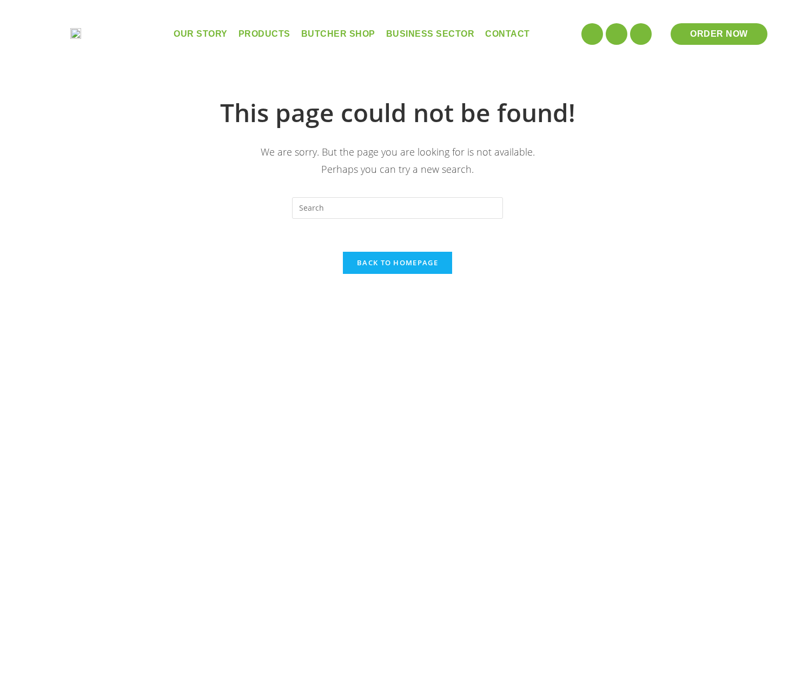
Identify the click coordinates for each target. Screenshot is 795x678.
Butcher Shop (338, 33)
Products (264, 33)
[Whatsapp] (641, 34)
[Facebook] (616, 34)
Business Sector (430, 33)
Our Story (201, 33)
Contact (507, 33)
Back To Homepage (397, 262)
